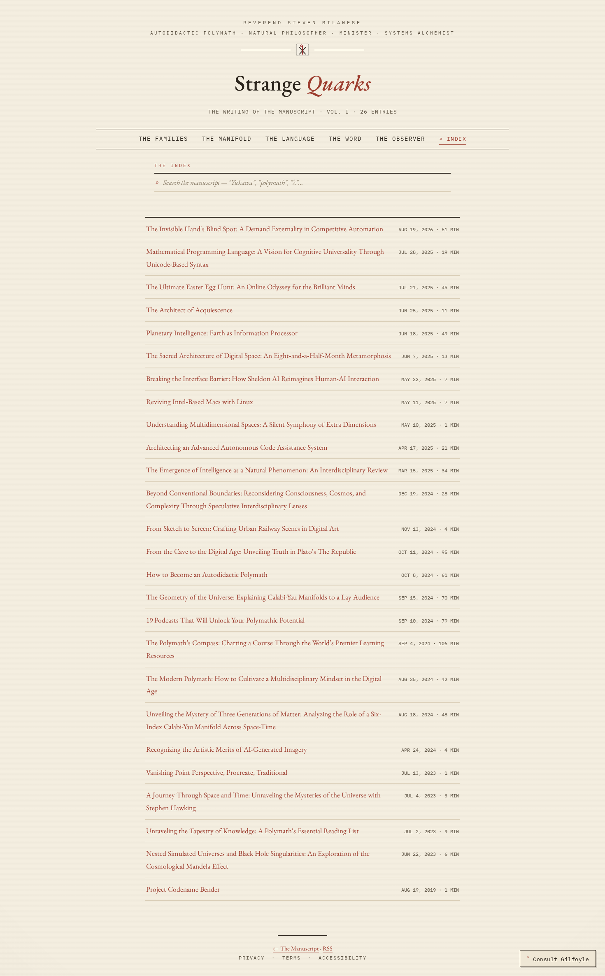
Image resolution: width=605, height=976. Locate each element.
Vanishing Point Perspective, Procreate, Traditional (216, 772)
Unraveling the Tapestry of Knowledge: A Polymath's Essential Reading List (252, 830)
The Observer (400, 138)
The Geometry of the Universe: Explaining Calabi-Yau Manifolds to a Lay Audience (262, 597)
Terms (291, 958)
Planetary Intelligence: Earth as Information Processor (222, 332)
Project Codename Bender (183, 889)
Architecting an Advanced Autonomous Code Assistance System (237, 447)
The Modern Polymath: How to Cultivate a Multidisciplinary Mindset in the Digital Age (264, 685)
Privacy (252, 958)
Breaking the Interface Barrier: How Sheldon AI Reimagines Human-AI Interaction (262, 378)
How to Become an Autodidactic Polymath (207, 574)
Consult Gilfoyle (558, 958)
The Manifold (226, 138)
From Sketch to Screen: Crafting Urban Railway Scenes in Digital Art (242, 528)
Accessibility (343, 958)
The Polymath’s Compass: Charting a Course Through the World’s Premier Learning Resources (265, 649)
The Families (163, 138)
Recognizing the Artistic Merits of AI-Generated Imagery (226, 749)
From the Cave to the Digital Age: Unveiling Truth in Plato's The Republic (251, 551)
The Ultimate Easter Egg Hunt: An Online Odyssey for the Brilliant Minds (250, 286)
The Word (345, 138)
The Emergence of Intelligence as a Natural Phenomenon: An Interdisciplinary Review (267, 469)
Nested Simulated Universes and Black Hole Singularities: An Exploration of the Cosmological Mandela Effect (258, 859)
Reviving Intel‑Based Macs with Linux (199, 401)
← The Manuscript (296, 948)
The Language (290, 138)
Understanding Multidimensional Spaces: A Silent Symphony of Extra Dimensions (261, 424)
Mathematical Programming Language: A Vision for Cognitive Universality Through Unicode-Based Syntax (265, 257)
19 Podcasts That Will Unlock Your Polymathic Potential (225, 620)
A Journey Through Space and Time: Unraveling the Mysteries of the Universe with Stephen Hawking (263, 801)
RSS (328, 948)
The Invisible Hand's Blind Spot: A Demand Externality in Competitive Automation (264, 228)
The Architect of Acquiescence (189, 309)
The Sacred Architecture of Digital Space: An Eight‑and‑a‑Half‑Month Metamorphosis (268, 355)
